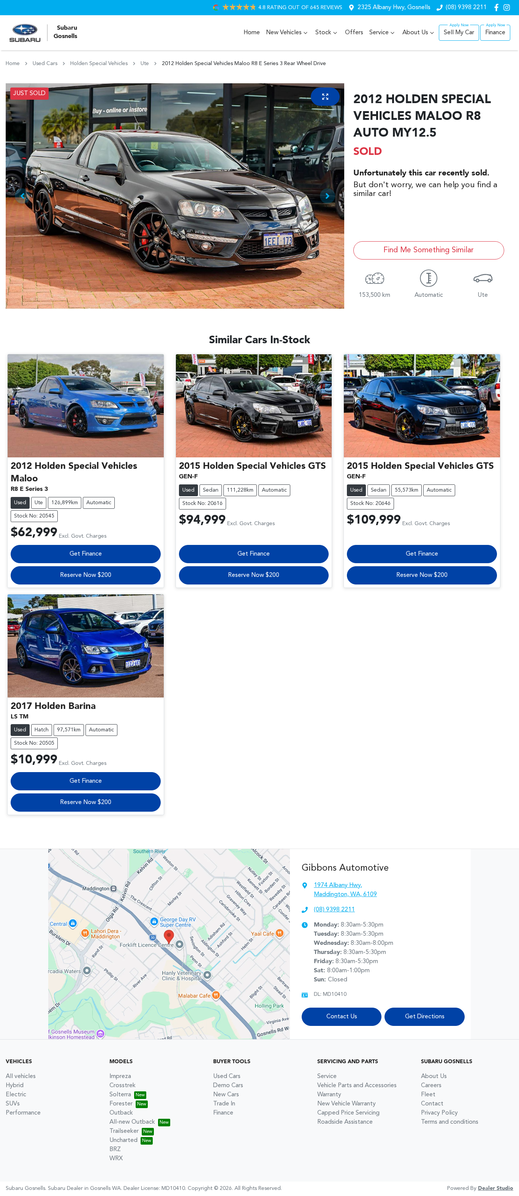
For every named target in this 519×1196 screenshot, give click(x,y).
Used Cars (45, 63)
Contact (432, 1104)
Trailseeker (124, 1131)
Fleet (428, 1095)
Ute (145, 63)
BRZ (115, 1150)
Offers (354, 33)
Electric (16, 1095)
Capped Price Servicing (348, 1113)
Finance (495, 33)
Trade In (224, 1104)
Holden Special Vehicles (99, 63)
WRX (116, 1159)
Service (379, 33)
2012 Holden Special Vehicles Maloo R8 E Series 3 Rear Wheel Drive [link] (244, 63)
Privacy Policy (439, 1113)
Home (252, 33)
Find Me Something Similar (428, 250)
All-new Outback (132, 1122)
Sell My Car (459, 33)
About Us (415, 33)
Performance (23, 1113)
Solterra (120, 1095)
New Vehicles (284, 33)
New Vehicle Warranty (346, 1104)
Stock (323, 33)
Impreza (120, 1076)
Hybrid (15, 1086)
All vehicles (21, 1076)
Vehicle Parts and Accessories (357, 1086)
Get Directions (425, 1017)
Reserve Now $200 (85, 575)
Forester (121, 1104)
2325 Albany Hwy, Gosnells (394, 8)
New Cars (226, 1095)
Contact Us (341, 1017)
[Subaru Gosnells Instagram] (508, 7)
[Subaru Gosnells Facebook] (498, 7)
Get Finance (86, 554)
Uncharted (123, 1140)
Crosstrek (122, 1086)
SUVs (13, 1104)
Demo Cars (228, 1086)
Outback (121, 1113)
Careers (431, 1086)
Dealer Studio (495, 1188)
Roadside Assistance (345, 1122)
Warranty (329, 1095)
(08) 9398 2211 (466, 8)
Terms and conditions (449, 1122)
